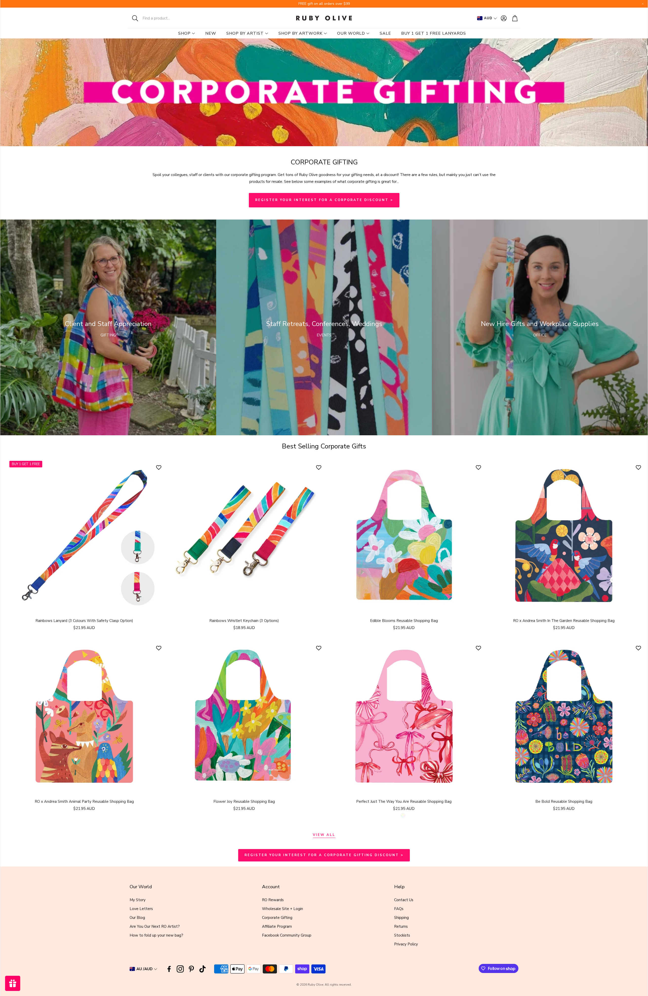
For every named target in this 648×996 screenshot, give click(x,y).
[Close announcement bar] (642, 4)
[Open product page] (244, 536)
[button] (161, 18)
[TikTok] (202, 968)
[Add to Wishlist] (159, 467)
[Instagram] (180, 968)
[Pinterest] (191, 968)
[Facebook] (169, 968)
